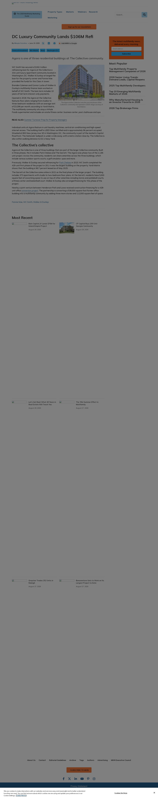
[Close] (154, 792)
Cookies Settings (121, 793)
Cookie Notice (21, 795)
